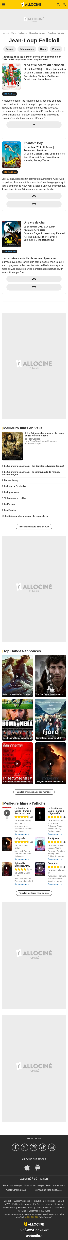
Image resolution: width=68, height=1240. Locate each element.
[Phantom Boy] (11, 154)
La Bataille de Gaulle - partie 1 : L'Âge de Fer (56, 811)
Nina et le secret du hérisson (44, 65)
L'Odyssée (20, 838)
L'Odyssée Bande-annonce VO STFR (51, 782)
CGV (7, 1204)
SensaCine (30, 1185)
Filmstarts (8, 1185)
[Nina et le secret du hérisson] (11, 76)
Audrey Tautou (37, 76)
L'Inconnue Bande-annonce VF (17, 782)
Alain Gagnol (34, 72)
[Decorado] (40, 869)
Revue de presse (25, 1207)
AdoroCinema (13, 1189)
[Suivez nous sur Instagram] (34, 1147)
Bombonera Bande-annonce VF (17, 738)
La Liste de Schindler (15, 486)
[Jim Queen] (40, 844)
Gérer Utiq (33, 1211)
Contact (7, 1201)
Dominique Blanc (39, 236)
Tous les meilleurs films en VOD (34, 527)
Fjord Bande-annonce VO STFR (50, 738)
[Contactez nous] (52, 1147)
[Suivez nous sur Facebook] (16, 1147)
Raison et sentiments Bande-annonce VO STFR (17, 694)
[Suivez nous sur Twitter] (25, 1147)
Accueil (6, 33)
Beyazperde (52, 1185)
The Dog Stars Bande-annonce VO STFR (51, 694)
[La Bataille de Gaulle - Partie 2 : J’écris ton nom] (7, 814)
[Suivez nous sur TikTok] (43, 1147)
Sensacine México (45, 1189)
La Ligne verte (11, 492)
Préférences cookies (42, 1204)
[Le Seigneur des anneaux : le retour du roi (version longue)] (12, 446)
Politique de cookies (21, 1204)
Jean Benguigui (45, 239)
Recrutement (38, 1201)
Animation (60, 69)
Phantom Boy (33, 143)
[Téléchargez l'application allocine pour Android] (39, 1167)
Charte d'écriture (43, 1207)
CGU (60, 1201)
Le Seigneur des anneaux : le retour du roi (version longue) (44, 434)
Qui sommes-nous (22, 1201)
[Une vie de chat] (11, 234)
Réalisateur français (37, 33)
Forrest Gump (11, 480)
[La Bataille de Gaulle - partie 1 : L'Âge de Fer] (40, 814)
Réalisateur (22, 33)
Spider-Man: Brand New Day (22, 864)
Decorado (52, 863)
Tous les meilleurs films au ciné (34, 893)
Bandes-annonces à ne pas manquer (34, 792)
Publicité (51, 1201)
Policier (40, 229)
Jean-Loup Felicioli (55, 33)
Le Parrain (9, 504)
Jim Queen (53, 838)
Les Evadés (10, 510)
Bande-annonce (22, 834)
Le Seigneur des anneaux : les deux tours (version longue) (34, 466)
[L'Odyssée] (7, 844)
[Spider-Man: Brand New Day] (7, 869)
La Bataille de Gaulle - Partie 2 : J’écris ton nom (23, 811)
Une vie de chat (34, 222)
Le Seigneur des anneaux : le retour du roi (27, 516)
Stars (13, 33)
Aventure (41, 150)
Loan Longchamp (41, 79)
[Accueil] (31, 4)
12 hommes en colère (15, 498)
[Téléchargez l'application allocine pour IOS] (29, 1167)
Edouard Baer (37, 157)
